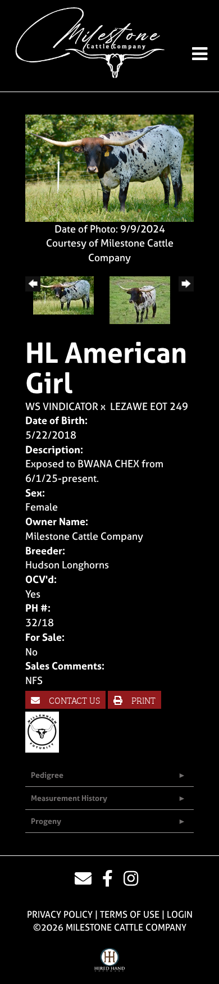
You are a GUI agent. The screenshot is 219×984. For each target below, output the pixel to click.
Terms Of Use (129, 914)
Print (142, 700)
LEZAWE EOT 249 (149, 406)
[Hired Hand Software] (109, 960)
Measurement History (69, 797)
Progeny (46, 821)
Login (180, 914)
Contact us (73, 700)
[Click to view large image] (109, 167)
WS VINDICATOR (61, 406)
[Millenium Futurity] (45, 732)
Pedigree (47, 774)
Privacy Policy (60, 914)
